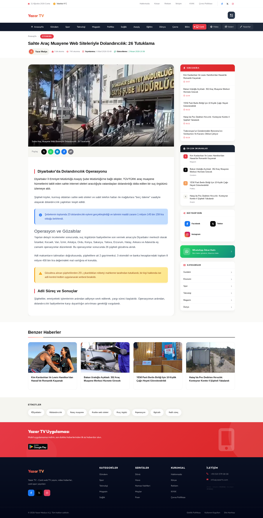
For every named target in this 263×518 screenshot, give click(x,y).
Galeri (231, 26)
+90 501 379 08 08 (219, 474)
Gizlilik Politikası (194, 512)
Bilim (187, 26)
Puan (137, 497)
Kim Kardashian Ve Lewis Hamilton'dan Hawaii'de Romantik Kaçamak (205, 76)
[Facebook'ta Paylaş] (64, 151)
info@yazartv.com (219, 479)
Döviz (137, 474)
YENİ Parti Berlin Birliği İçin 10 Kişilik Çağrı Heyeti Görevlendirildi (205, 104)
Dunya (186, 307)
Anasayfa (39, 26)
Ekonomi (187, 279)
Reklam (168, 4)
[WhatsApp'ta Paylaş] (50, 151)
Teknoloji (81, 26)
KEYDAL (222, 487)
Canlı (201, 26)
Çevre (175, 26)
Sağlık (124, 26)
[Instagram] (232, 4)
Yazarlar (247, 26)
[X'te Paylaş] (44, 151)
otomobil (47, 36)
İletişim (179, 4)
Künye (157, 4)
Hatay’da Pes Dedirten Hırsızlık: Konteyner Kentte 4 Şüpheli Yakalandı (206, 118)
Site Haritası (229, 512)
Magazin (96, 26)
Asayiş (136, 26)
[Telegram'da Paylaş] (57, 151)
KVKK (191, 4)
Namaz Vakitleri (142, 485)
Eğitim (150, 26)
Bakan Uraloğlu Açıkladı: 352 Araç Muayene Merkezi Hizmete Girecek (206, 90)
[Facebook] (222, 4)
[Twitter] (227, 4)
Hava (137, 480)
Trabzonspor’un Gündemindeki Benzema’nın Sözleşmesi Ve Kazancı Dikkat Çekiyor (202, 132)
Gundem (187, 272)
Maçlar (138, 491)
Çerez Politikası (205, 4)
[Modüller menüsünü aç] (231, 15)
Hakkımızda (145, 4)
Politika (110, 26)
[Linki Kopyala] (71, 151)
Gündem (54, 26)
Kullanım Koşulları (212, 512)
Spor (67, 26)
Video (215, 26)
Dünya (162, 26)
